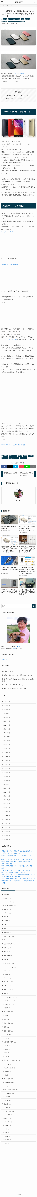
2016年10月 (7, 788)
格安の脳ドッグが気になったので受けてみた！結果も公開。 (18, 680)
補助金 (7, 1008)
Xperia (22, 19)
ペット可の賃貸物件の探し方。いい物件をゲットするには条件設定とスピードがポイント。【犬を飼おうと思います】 (18, 881)
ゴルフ (7, 959)
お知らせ (7, 948)
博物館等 (7, 1071)
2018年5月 (7, 729)
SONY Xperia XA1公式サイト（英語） (13, 445)
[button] (4, 466)
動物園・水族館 (9, 1068)
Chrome (7, 913)
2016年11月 (7, 784)
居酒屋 (7, 1136)
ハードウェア (9, 936)
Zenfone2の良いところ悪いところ (17, 95)
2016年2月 (7, 819)
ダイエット (8, 981)
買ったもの (4, 21)
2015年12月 (7, 827)
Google (7, 920)
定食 (6, 1132)
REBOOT (19, 2)
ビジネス (7, 1038)
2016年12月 (7, 780)
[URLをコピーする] (33, 466)
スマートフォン (11, 19)
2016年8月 (7, 796)
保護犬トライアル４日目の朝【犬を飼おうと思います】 (18, 851)
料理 (6, 1053)
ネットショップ (9, 1004)
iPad (6, 924)
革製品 (7, 1015)
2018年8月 (7, 721)
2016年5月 (7, 807)
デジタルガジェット (12, 21)
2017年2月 (7, 772)
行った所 (7, 1064)
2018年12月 (7, 709)
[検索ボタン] (35, 2)
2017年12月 (7, 733)
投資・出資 (8, 1023)
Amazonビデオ (9, 902)
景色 (6, 1056)
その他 (7, 1107)
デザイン (7, 985)
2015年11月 (7, 831)
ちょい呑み (8, 1114)
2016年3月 (7, 815)
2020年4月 (7, 705)
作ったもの (8, 1011)
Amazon (7, 894)
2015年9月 (7, 835)
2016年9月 (7, 792)
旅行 (6, 1027)
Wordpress (8, 940)
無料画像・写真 (10, 1042)
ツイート (4, 659)
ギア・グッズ (9, 963)
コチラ (18, 646)
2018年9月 (7, 717)
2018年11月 (7, 713)
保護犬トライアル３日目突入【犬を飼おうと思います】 (18, 859)
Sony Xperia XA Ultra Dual (9, 264)
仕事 (6, 993)
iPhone (18, 19)
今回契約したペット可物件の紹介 (11, 853)
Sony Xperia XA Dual (8, 232)
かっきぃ (18, 500)
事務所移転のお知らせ (9, 671)
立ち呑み (7, 1139)
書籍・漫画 (8, 1031)
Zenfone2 (27, 19)
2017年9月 (7, 745)
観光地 (7, 1075)
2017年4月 (7, 764)
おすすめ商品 (9, 944)
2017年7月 (7, 752)
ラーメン (7, 1125)
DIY (6, 916)
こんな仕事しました (10, 997)
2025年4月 (7, 701)
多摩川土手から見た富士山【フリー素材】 (15, 689)
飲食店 (7, 1104)
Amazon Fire (8, 898)
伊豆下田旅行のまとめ (8, 864)
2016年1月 (7, 823)
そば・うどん (9, 1111)
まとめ (7, 951)
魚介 (6, 1143)
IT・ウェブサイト (10, 1034)
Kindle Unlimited (10, 905)
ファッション (9, 1093)
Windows (7, 932)
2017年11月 (7, 737)
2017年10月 (7, 741)
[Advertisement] (18, 1166)
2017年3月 (7, 768)
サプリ (7, 1086)
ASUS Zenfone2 (20, 73)
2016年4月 (7, 811)
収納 (6, 1019)
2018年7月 (7, 725)
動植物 (7, 1049)
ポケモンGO (21, 21)
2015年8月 (7, 839)
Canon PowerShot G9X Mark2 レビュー (14, 685)
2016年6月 (7, 804)
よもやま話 (8, 955)
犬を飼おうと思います (12, 1060)
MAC (6, 928)
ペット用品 (8, 1096)
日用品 (7, 1100)
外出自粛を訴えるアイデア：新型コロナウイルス (17, 675)
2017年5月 (7, 760)
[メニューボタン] (2, 2)
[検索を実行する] (34, 606)
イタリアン (8, 1122)
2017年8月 (7, 748)
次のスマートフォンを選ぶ (14, 98)
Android (5, 19)
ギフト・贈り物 (9, 1082)
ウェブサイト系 (9, 1000)
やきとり (7, 1118)
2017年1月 (7, 776)
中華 (6, 1129)
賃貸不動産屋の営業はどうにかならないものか (15, 861)
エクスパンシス (12, 339)
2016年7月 (7, 800)
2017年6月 (7, 756)
